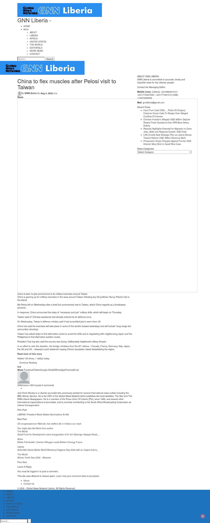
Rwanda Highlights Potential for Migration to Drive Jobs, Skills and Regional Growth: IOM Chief (167, 130)
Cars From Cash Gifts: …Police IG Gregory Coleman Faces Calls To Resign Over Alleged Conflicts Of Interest (165, 113)
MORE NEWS (36, 50)
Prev (19, 462)
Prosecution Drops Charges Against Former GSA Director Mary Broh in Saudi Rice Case (167, 142)
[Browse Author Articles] (23, 377)
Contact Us (29, 483)
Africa (20, 439)
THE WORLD (36, 44)
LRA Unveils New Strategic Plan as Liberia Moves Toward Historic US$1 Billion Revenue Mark (167, 136)
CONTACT (35, 53)
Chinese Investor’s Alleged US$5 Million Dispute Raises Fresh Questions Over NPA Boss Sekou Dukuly (166, 122)
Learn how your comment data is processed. (77, 475)
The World (22, 431)
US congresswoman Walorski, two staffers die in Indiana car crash (49, 423)
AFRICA (34, 38)
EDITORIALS (36, 47)
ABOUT (33, 32)
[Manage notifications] (202, 516)
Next (24, 462)
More (26, 29)
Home (26, 480)
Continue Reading (28, 362)
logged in (34, 471)
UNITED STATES (38, 41)
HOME (27, 26)
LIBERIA (34, 35)
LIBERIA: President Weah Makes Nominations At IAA (43, 414)
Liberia (20, 446)
